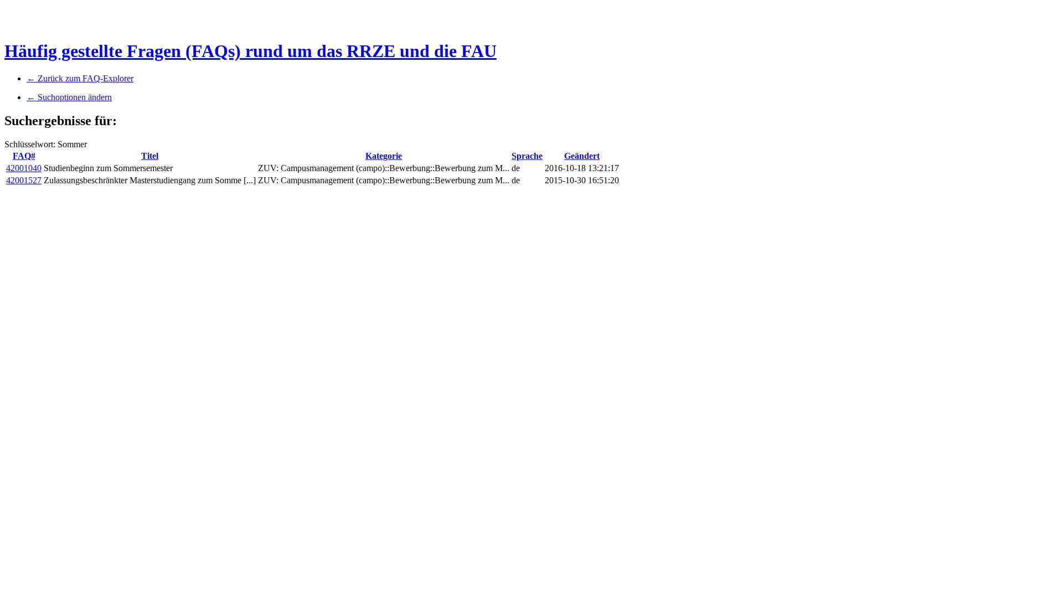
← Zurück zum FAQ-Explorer (80, 78)
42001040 (24, 168)
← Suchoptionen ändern (69, 97)
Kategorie (383, 156)
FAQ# (24, 156)
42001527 (24, 180)
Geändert (582, 156)
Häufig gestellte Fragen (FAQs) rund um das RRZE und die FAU (250, 51)
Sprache (527, 156)
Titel (149, 156)
